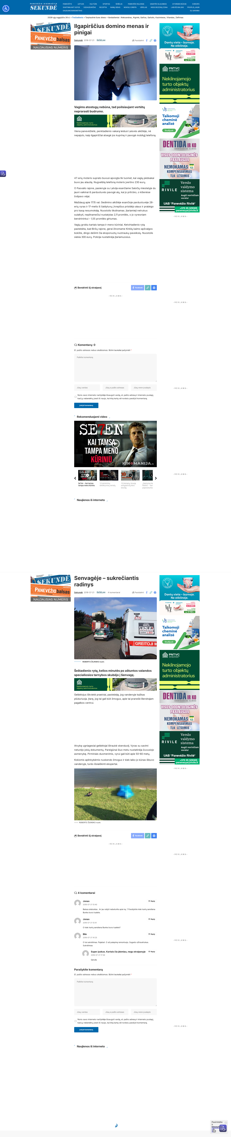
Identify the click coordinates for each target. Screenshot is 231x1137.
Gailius (143, 17)
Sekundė (78, 40)
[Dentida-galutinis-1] (179, 158)
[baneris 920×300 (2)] (115, 120)
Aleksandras (126, 17)
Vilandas (170, 17)
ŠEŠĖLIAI (101, 40)
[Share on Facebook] (147, 40)
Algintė (136, 17)
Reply (153, 901)
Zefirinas (179, 17)
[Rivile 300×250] (179, 195)
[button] (151, 40)
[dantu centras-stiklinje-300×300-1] (179, 43)
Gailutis (151, 17)
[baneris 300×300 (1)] (179, 83)
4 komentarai (114, 592)
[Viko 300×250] (179, 121)
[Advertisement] (118, 317)
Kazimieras (160, 17)
